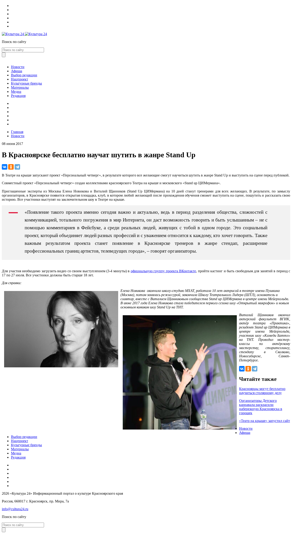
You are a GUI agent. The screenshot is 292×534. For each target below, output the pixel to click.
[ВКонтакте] (4, 167)
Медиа (16, 91)
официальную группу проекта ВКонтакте (163, 271)
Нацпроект (19, 79)
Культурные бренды (26, 83)
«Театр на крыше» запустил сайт (264, 421)
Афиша (16, 71)
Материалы (20, 87)
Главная (17, 132)
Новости (17, 67)
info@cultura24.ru (15, 509)
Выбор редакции (24, 75)
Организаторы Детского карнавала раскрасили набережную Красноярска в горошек (260, 407)
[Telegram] (17, 167)
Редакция (18, 96)
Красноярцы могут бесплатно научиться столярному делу (262, 391)
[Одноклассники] (11, 167)
